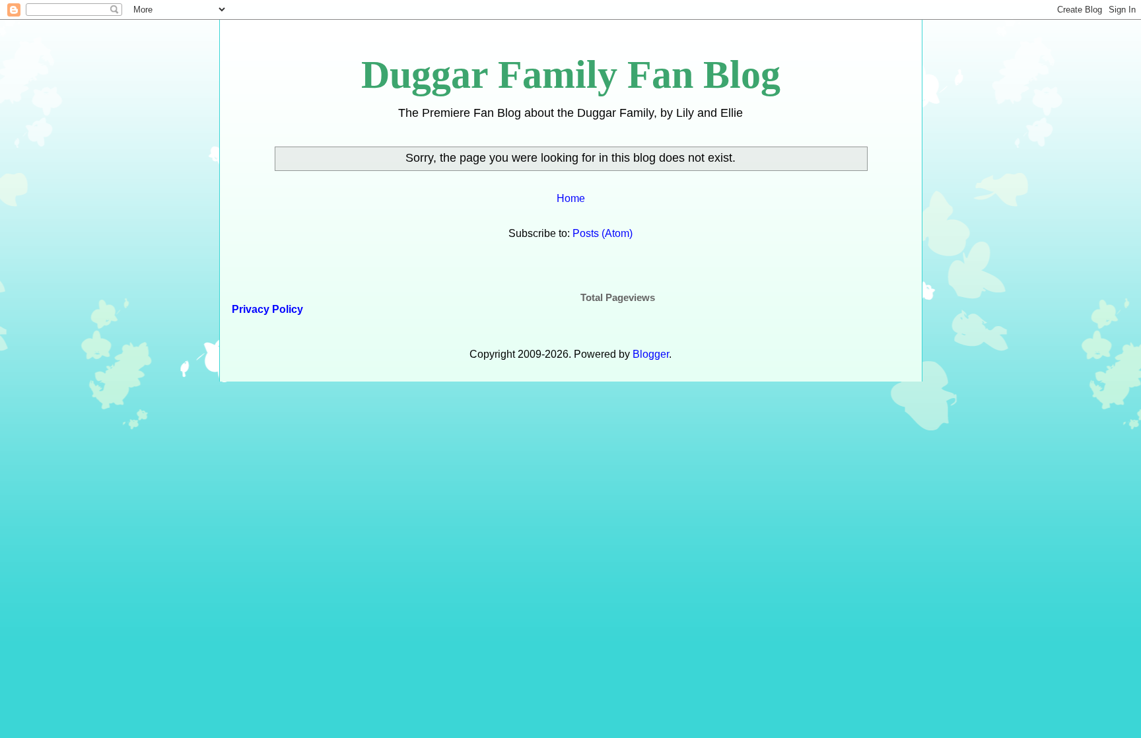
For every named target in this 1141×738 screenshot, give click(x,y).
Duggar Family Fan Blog (570, 74)
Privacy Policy (266, 309)
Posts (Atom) (602, 233)
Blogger (651, 354)
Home (571, 198)
